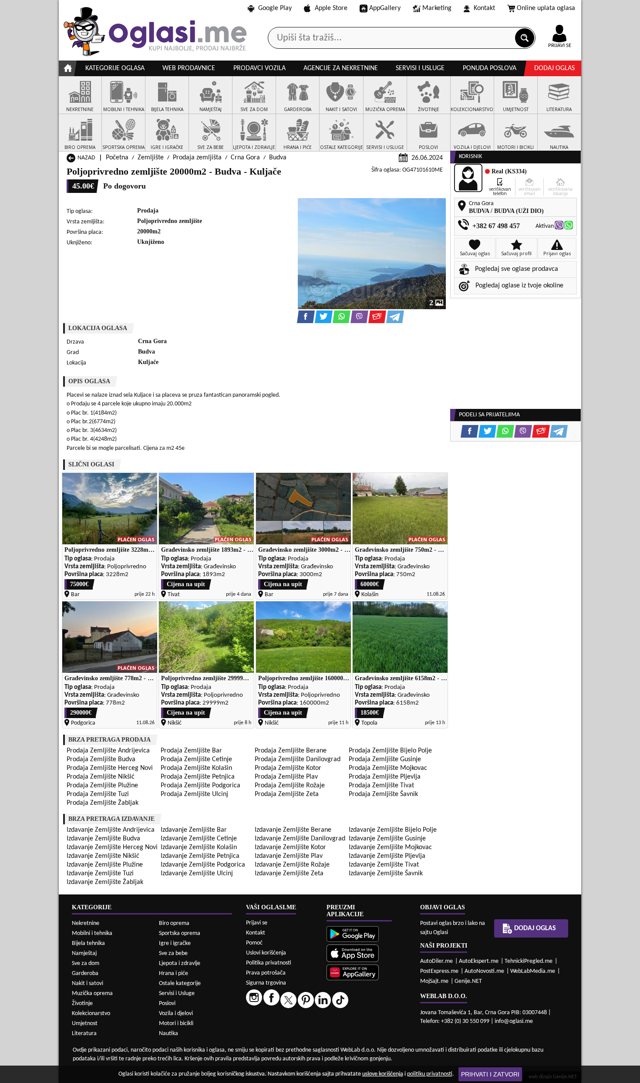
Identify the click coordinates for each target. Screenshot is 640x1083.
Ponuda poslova (489, 68)
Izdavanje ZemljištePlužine (105, 864)
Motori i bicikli (176, 1023)
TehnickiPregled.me (528, 961)
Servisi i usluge (420, 68)
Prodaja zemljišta (197, 157)
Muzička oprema (92, 993)
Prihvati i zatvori (490, 1074)
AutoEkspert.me (479, 961)
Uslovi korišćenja (266, 953)
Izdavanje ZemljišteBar (194, 830)
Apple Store (331, 8)
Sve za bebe (173, 953)
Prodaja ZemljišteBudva (101, 759)
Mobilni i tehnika (92, 933)
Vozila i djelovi (176, 1013)
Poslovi (167, 1003)
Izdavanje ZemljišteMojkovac (390, 847)
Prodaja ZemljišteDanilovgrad (297, 759)
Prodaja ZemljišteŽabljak (102, 803)
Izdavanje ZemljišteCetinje (199, 838)
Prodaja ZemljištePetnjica (198, 776)
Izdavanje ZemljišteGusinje (387, 838)
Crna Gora (245, 157)
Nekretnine (85, 923)
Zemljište (151, 157)
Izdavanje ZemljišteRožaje (292, 864)
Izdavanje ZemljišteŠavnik (386, 873)
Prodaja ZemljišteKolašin (196, 768)
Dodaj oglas (554, 68)
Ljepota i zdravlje (179, 963)
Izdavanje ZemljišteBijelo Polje (393, 830)
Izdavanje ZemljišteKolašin (199, 847)
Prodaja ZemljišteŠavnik (383, 794)
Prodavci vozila (259, 68)
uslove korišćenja (382, 1074)
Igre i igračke (175, 943)
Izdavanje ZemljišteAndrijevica (111, 830)
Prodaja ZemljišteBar (191, 750)
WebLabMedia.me (532, 971)
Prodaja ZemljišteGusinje (385, 759)
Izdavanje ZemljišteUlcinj (197, 873)
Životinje (82, 1003)
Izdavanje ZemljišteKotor (290, 847)
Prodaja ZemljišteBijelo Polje (390, 750)
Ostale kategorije (180, 983)
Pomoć (254, 943)
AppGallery (385, 8)
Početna (117, 157)
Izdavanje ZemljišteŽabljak (105, 882)
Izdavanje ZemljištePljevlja (387, 856)
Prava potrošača (266, 973)
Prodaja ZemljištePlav (286, 776)
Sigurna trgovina (266, 983)
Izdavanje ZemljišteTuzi (100, 873)
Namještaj (84, 953)
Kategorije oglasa (115, 68)
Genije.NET (468, 981)
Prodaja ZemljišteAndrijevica (108, 750)
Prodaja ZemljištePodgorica (200, 785)
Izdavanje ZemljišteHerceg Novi (112, 847)
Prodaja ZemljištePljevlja (385, 776)
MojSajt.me (434, 981)
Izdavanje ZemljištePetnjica (200, 856)
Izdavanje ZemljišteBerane (293, 830)
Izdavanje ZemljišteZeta (289, 873)
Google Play (275, 8)
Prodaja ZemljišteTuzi (98, 794)
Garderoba (85, 973)
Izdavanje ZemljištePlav (289, 856)
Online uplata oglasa (546, 8)
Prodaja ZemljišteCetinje (196, 759)
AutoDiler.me (436, 961)
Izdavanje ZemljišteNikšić (103, 856)
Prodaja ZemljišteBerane (291, 750)
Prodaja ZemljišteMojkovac (388, 768)
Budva (277, 157)
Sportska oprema (179, 933)
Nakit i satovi (87, 983)
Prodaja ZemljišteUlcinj (194, 794)
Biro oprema (174, 923)
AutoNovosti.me (484, 971)
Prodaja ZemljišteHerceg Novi (110, 768)
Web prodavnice (188, 68)
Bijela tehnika (88, 943)
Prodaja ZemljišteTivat (381, 785)
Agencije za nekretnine (340, 68)
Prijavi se (256, 923)
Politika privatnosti (268, 963)
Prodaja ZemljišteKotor (288, 768)
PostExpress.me (439, 971)
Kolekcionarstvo (91, 1013)
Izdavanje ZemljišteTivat (384, 864)
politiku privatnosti (429, 1074)
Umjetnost (85, 1023)
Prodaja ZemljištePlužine (102, 785)
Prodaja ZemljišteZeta (287, 794)
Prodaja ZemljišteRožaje (290, 785)
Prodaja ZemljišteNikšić (101, 776)
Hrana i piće (173, 973)
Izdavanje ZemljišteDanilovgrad (300, 838)
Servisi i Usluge (177, 993)
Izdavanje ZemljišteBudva (103, 838)
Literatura (84, 1033)
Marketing (436, 8)
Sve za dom (85, 963)
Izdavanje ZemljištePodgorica (203, 864)
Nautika (168, 1033)
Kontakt (484, 8)
